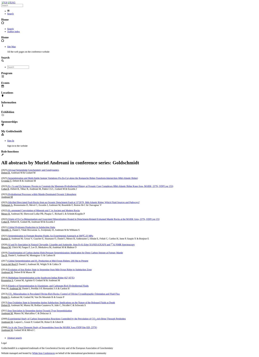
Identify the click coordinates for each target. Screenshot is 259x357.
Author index (13, 31)
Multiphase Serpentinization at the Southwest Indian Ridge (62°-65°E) (40, 277)
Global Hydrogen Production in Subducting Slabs (31, 227)
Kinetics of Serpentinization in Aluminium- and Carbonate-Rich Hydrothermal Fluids (48, 286)
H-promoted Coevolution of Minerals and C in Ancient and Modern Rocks (43, 210)
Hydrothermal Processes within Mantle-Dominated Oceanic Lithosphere (41, 194)
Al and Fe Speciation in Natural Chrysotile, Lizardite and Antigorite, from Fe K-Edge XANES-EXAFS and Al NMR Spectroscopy (71, 244)
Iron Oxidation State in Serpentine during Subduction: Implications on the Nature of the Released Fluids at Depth (61, 302)
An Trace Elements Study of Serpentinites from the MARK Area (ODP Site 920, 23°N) (52, 327)
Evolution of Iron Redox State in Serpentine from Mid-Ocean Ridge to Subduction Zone (49, 269)
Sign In (10, 140)
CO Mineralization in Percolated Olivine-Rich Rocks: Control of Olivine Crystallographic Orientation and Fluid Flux (63, 294)
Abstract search (14, 338)
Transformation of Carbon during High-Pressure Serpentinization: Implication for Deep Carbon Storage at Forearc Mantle (65, 252)
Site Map (11, 46)
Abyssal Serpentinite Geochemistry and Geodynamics (33, 170)
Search (10, 13)
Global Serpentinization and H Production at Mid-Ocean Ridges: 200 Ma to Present (47, 261)
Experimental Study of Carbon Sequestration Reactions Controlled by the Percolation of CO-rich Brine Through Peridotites (66, 318)
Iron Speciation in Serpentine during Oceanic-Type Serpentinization (39, 310)
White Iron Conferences (43, 353)
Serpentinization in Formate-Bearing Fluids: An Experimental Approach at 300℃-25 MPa (50, 236)
